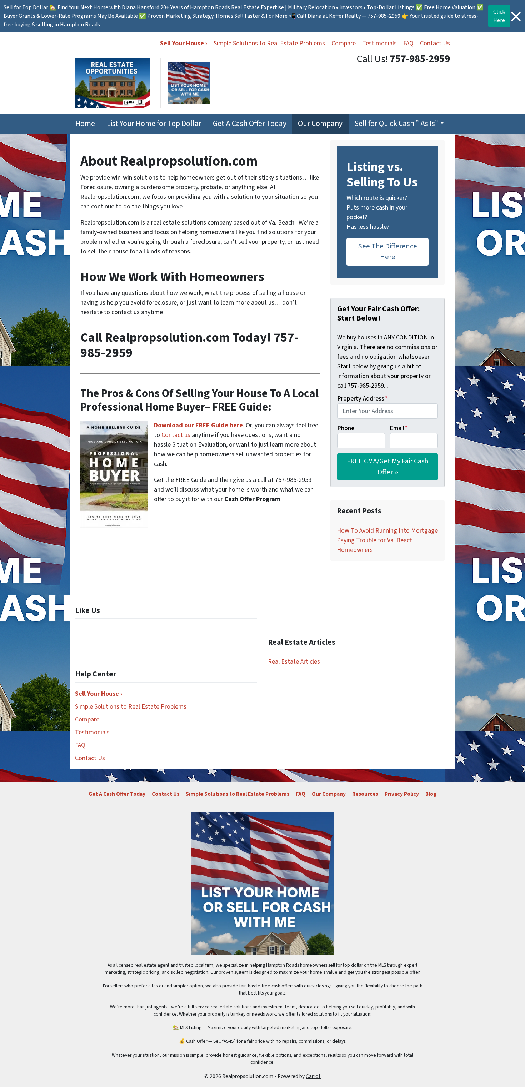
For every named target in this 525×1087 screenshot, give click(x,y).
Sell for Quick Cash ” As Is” (396, 123)
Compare (343, 43)
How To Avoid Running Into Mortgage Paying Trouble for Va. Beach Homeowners (387, 540)
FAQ (408, 43)
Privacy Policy (402, 794)
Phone (345, 428)
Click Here (499, 16)
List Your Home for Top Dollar (154, 123)
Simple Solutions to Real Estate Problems (269, 43)
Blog (430, 794)
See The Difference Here (387, 251)
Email (399, 428)
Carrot (313, 1076)
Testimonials (379, 43)
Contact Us (435, 43)
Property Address (362, 398)
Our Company (320, 123)
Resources (365, 794)
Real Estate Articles (294, 661)
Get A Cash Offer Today (249, 123)
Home (85, 123)
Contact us (175, 435)
